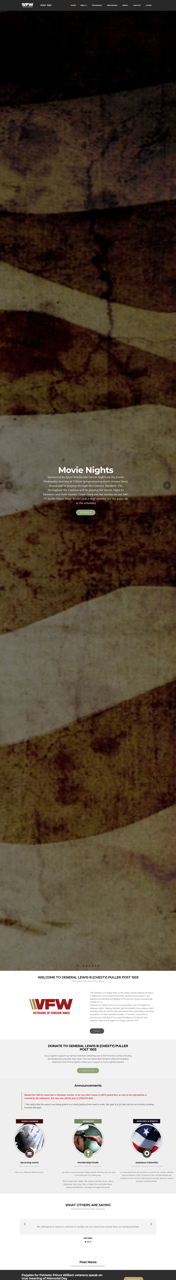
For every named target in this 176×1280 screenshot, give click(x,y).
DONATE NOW (88, 1070)
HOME (73, 5)
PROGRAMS (96, 5)
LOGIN (148, 5)
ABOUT (83, 5)
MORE (97, 1031)
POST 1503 (46, 5)
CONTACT (137, 5)
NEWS (124, 5)
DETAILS (86, 499)
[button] (9, 485)
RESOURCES (112, 5)
